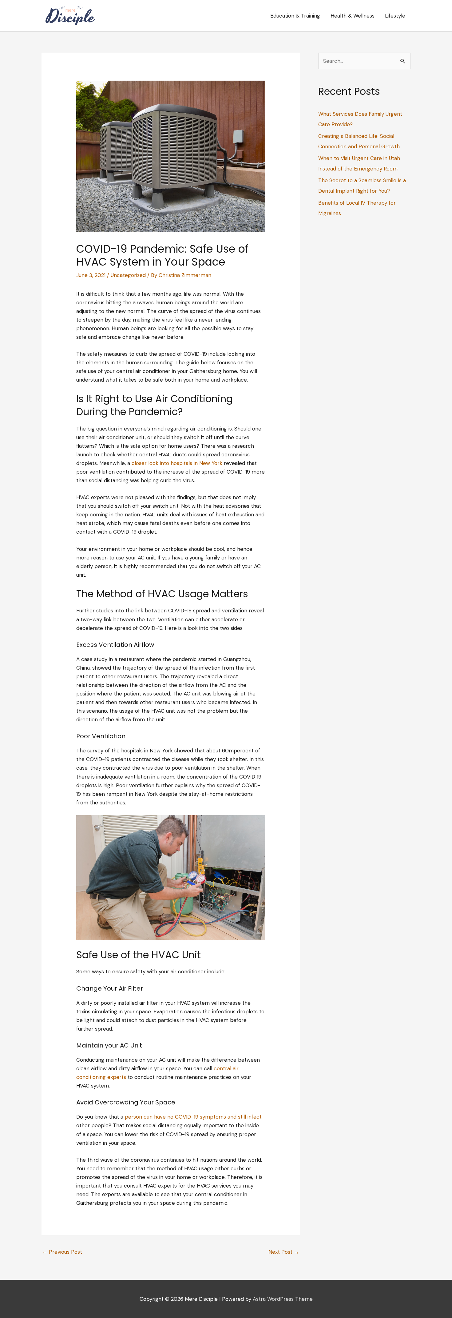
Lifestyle (395, 15)
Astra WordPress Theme (283, 1299)
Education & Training (295, 15)
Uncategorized (128, 275)
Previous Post (62, 1251)
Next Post (283, 1251)
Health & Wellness (353, 15)
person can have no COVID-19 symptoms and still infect (193, 1116)
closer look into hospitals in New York (177, 463)
